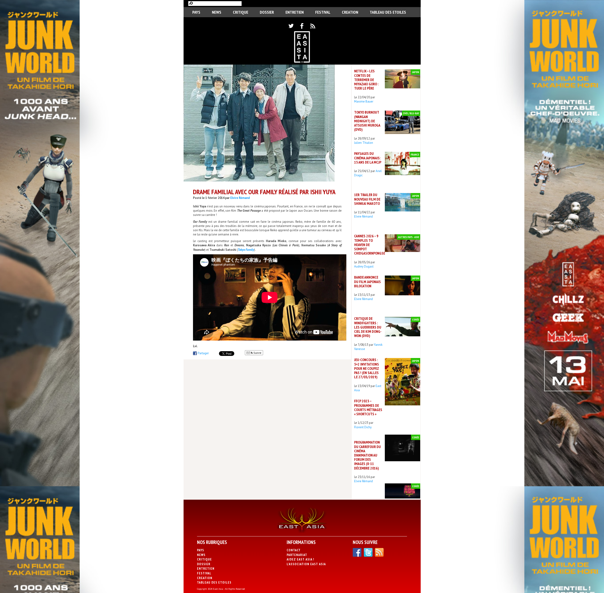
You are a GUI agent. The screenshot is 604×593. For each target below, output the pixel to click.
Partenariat (297, 555)
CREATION (350, 12)
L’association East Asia (306, 564)
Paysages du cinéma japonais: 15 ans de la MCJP (367, 157)
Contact (294, 550)
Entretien (294, 12)
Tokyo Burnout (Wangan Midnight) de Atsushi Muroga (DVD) (367, 121)
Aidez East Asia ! (300, 559)
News (216, 12)
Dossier (267, 12)
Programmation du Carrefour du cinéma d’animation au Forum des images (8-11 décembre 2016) (367, 455)
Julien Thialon (363, 143)
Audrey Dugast (363, 266)
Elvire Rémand (240, 198)
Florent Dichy (363, 427)
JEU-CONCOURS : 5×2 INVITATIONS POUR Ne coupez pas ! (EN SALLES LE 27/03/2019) (366, 368)
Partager (203, 353)
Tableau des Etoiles (388, 12)
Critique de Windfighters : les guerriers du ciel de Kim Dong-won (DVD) (368, 327)
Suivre (257, 352)
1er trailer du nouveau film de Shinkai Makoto (367, 199)
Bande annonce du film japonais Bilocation (367, 281)
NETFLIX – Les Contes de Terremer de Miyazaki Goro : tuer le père (366, 80)
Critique (240, 12)
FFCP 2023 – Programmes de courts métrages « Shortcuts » (368, 407)
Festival (322, 12)
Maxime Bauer (363, 101)
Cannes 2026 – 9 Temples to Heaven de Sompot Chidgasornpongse (369, 244)
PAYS (196, 12)
